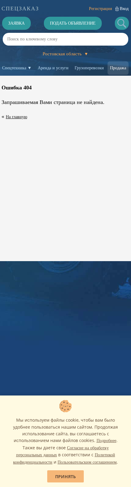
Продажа (118, 68)
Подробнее (106, 440)
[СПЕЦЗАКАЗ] (20, 8)
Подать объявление (73, 23)
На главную (16, 117)
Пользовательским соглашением (87, 462)
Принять (65, 476)
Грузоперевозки (89, 68)
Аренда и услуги (53, 68)
